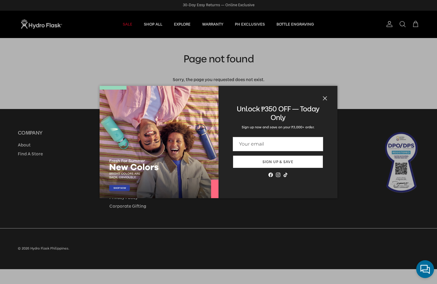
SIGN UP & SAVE (277, 162)
